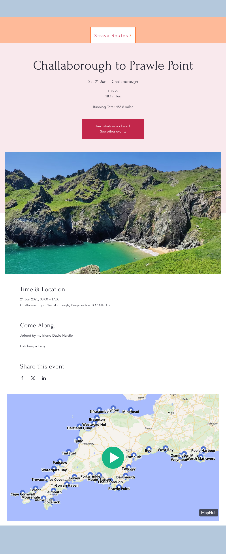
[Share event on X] (33, 378)
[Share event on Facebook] (22, 378)
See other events (113, 131)
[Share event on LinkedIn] (44, 378)
